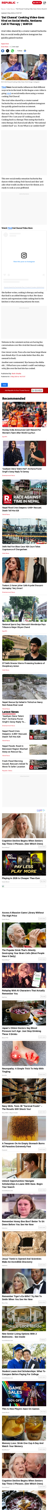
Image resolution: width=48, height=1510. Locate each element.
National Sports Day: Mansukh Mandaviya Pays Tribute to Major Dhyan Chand (24, 626)
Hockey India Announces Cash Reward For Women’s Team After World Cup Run (21, 431)
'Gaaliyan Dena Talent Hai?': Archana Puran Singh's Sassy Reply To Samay (22, 470)
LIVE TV (38, 2)
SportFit (4, 436)
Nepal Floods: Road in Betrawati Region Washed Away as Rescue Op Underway (15, 750)
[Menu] (44, 2)
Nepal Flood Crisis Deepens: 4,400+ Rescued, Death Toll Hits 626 (22, 509)
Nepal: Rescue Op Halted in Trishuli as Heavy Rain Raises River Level (22, 704)
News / (3, 9)
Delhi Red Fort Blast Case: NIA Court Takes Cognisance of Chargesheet (21, 548)
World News (6, 514)
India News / (11, 9)
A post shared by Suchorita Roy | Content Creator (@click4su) (24, 287)
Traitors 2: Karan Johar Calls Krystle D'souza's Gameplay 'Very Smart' (22, 587)
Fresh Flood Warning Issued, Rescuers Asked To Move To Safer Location (15, 764)
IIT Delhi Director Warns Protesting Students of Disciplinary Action (23, 665)
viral (9, 93)
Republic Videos (7, 770)
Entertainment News (8, 475)
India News (4, 47)
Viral (4, 87)
